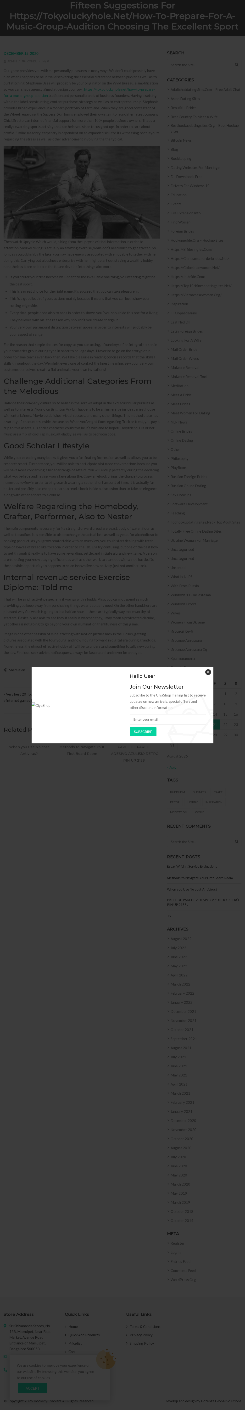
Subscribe (143, 732)
